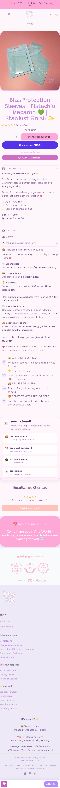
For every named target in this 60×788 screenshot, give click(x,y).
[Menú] (3, 14)
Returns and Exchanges (11, 653)
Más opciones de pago (30, 152)
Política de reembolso (12, 765)
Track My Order (7, 657)
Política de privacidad (30, 765)
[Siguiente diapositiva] (57, 4)
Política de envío (20, 768)
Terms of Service (8, 678)
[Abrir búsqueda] (9, 14)
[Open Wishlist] (4, 784)
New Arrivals (6, 626)
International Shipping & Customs (17, 649)
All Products (6, 621)
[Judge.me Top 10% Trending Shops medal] (43, 568)
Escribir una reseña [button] (30, 508)
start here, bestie (8, 704)
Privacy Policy (7, 674)
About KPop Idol (8, 670)
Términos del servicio (48, 765)
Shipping (10, 237)
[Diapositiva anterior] (3, 4)
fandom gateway (8, 708)
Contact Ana (6, 640)
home (30, 23)
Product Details (13, 169)
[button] (9, 125)
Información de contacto (37, 768)
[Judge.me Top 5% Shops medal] (30, 568)
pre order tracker (8, 691)
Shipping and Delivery (11, 645)
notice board (6, 696)
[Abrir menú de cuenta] (50, 14)
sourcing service (8, 700)
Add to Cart (51, 784)
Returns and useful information (21, 243)
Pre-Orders (11, 231)
